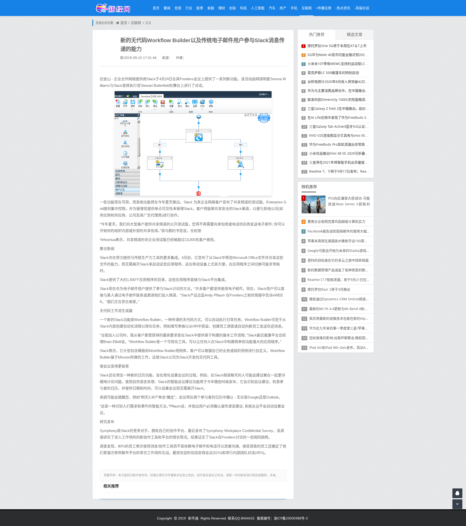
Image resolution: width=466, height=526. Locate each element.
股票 (199, 8)
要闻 (167, 8)
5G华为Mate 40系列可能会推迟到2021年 (339, 54)
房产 (283, 8)
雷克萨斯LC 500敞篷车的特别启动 (333, 72)
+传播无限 (323, 8)
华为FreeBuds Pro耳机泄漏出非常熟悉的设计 (343, 144)
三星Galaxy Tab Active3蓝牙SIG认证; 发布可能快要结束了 (353, 126)
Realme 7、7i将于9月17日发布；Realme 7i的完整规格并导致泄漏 (359, 171)
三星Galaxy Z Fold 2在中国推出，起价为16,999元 (345, 108)
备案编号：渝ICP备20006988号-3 (282, 518)
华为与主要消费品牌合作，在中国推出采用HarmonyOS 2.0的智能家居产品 (364, 90)
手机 (294, 8)
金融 (210, 8)
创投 (232, 8)
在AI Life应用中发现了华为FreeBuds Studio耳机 (345, 117)
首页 (156, 8)
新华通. (193, 518)
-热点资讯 (342, 8)
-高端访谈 (361, 8)
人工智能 (258, 8)
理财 (221, 8)
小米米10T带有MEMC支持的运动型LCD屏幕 (341, 63)
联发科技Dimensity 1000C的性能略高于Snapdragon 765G (353, 99)
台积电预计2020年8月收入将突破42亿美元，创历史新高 (350, 81)
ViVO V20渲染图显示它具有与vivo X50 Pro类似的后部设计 (353, 135)
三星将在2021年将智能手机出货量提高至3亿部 (344, 162)
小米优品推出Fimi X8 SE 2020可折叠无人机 (342, 153)
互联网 (306, 8)
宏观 (178, 8)
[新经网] (115, 8)
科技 (243, 8)
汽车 (272, 8)
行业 (188, 8)
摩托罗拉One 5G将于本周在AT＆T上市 (337, 45)
